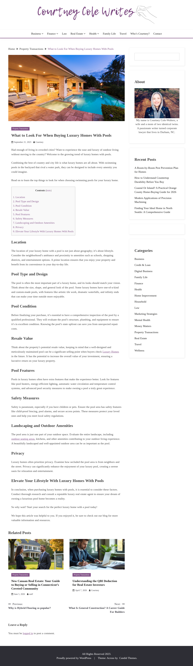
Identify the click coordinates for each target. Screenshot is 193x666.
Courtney (39, 142)
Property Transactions (20, 129)
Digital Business (143, 271)
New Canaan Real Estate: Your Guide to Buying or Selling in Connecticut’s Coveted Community (35, 584)
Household (140, 301)
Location (19, 197)
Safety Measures (23, 218)
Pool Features (21, 214)
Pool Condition (22, 205)
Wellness (139, 350)
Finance (51, 33)
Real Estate (77, 33)
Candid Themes (127, 658)
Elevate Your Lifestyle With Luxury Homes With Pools (43, 231)
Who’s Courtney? (140, 33)
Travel (123, 33)
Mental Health (142, 320)
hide (49, 190)
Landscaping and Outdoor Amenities (34, 222)
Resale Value (21, 210)
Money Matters (142, 326)
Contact (157, 33)
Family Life (109, 33)
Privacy (18, 227)
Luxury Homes (111, 351)
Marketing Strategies (145, 313)
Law (64, 33)
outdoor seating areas (23, 438)
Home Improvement (145, 295)
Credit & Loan (142, 264)
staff (31, 594)
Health (92, 33)
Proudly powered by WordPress (74, 658)
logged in (28, 633)
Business (36, 33)
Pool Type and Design (26, 201)
